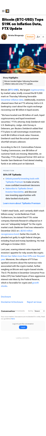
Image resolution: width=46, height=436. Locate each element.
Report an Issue (34, 302)
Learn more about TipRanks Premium (21, 203)
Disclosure (6, 296)
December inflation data (12, 100)
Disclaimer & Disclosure (12, 302)
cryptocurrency (38, 90)
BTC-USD (13, 90)
